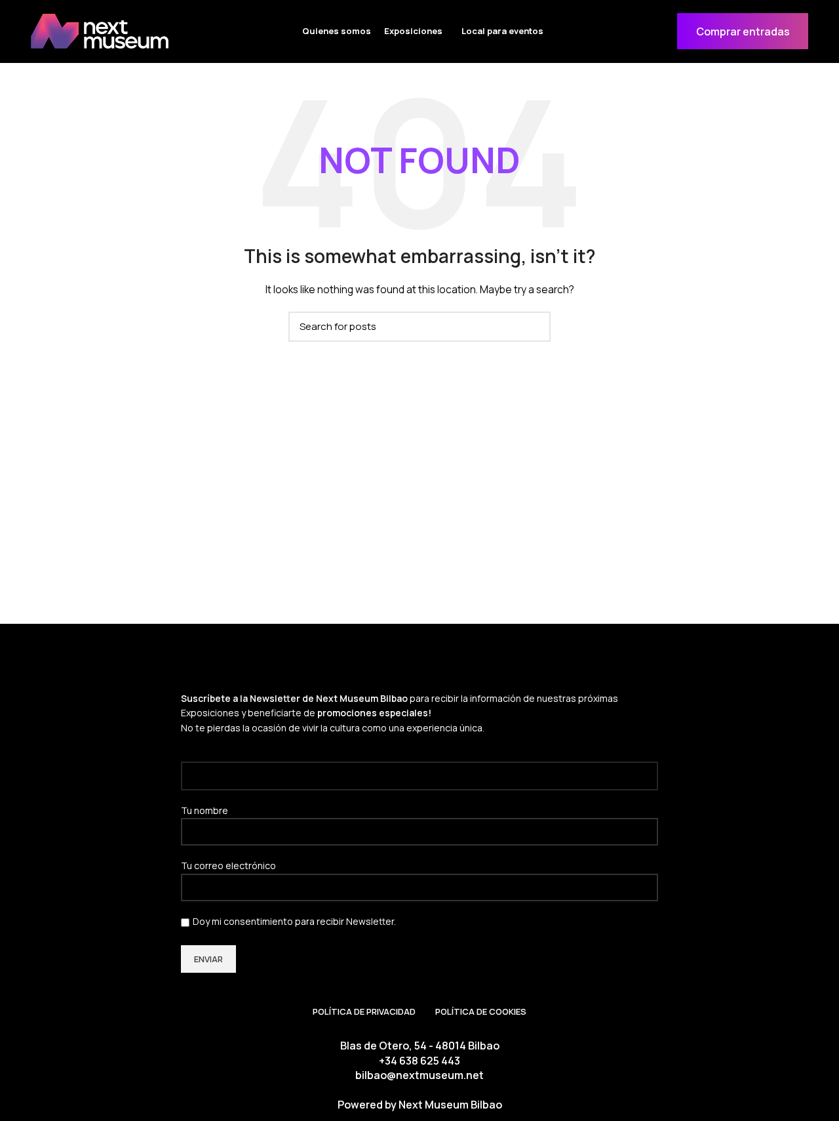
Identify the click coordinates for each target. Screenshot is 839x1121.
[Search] (533, 327)
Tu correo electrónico (228, 865)
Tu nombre (204, 810)
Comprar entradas (743, 31)
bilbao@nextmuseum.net (419, 1075)
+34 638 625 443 (419, 1060)
